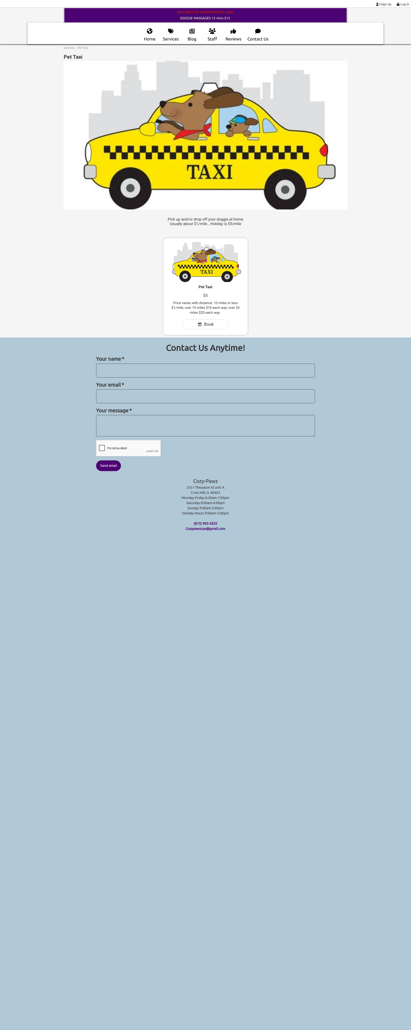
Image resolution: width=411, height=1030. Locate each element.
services (69, 48)
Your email (110, 385)
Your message (114, 410)
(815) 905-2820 (205, 523)
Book (209, 324)
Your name (110, 359)
